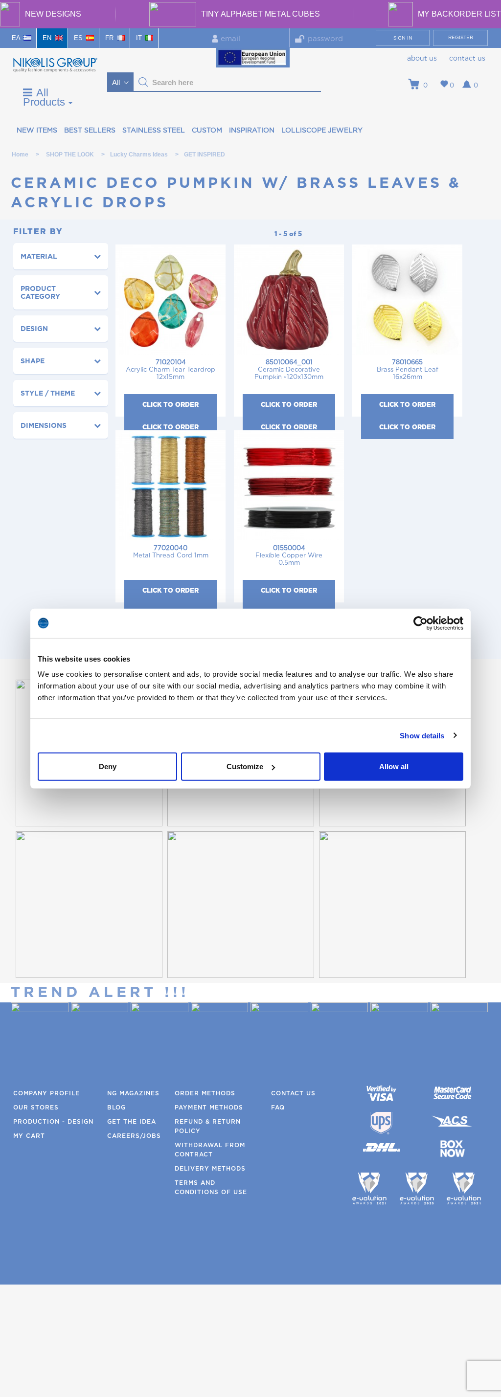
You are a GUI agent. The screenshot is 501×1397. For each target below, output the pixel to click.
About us (422, 58)
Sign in (402, 38)
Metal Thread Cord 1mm (170, 552)
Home (20, 154)
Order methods (205, 1093)
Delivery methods (210, 1169)
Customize (245, 766)
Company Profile (46, 1093)
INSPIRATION (251, 130)
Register (460, 37)
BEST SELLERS (89, 130)
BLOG (116, 1107)
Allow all (394, 766)
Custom (207, 130)
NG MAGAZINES (133, 1093)
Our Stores (36, 1107)
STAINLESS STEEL (153, 130)
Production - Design (53, 1122)
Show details (422, 735)
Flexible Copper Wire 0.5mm (288, 555)
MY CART (29, 1136)
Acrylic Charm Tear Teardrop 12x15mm (170, 369)
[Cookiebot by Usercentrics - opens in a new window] (420, 623)
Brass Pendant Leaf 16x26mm (407, 369)
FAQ (278, 1107)
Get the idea (131, 1122)
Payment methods (209, 1107)
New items (37, 130)
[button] (143, 82)
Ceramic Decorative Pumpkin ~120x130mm (288, 369)
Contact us (467, 58)
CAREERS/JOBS (134, 1136)
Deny (107, 766)
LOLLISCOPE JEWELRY (322, 130)
